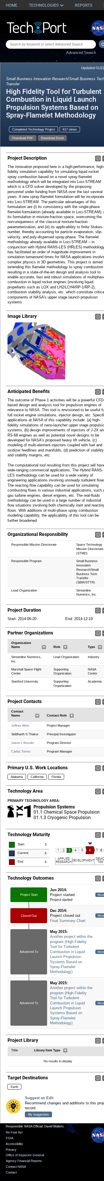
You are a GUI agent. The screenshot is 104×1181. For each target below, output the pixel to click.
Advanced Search (81, 52)
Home (11, 5)
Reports (83, 5)
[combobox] (51, 44)
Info (98, 158)
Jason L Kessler (22, 742)
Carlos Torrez (21, 751)
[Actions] (44, 647)
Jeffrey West (20, 725)
